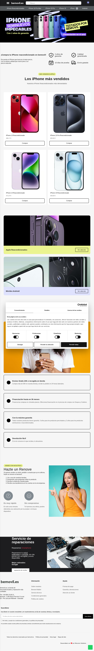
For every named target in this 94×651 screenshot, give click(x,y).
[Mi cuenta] (83, 3)
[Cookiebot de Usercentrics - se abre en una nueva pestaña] (79, 305)
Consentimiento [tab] (19, 310)
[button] (8, 3)
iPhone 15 (62, 8)
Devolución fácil (19, 438)
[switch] (36, 337)
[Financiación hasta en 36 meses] (8, 401)
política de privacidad (37, 620)
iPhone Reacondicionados (15, 8)
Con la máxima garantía (22, 418)
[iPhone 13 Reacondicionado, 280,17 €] (25, 119)
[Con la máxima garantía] (8, 420)
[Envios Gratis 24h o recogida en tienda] (8, 382)
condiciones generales (21, 620)
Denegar (20, 344)
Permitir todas (73, 344)
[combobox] (53, 3)
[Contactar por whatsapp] (90, 647)
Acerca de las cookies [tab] (74, 310)
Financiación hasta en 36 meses (25, 399)
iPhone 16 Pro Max (35, 8)
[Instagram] (88, 643)
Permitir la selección (47, 344)
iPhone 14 (73, 8)
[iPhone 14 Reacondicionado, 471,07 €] (25, 177)
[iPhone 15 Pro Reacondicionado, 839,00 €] (69, 119)
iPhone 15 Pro (50, 8)
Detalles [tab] (47, 310)
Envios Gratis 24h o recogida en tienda (28, 381)
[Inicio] (17, 3)
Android (84, 8)
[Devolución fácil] (8, 440)
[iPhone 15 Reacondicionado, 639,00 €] (69, 177)
